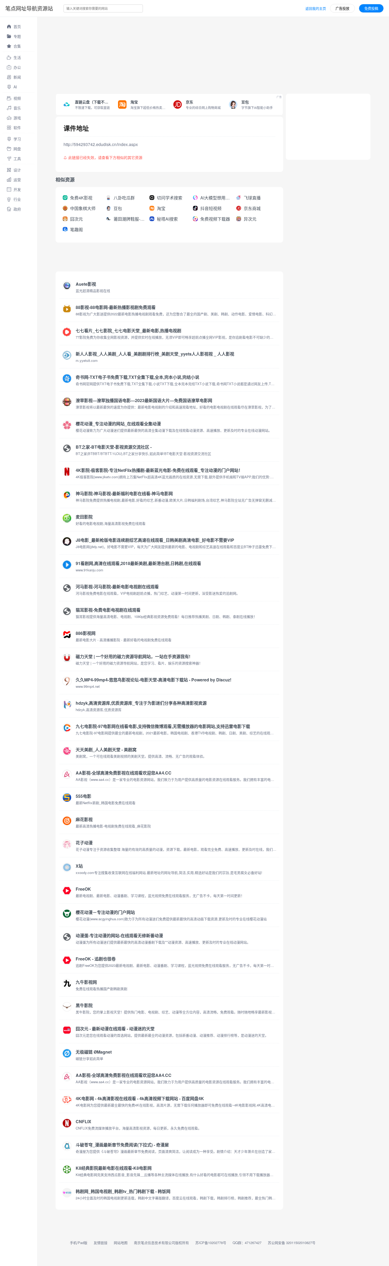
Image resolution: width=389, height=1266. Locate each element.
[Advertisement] (196, 54)
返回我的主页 (315, 8)
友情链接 (100, 1242)
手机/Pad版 (78, 1242)
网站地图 (121, 1242)
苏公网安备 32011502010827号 (291, 1242)
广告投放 (342, 8)
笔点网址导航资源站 (29, 8)
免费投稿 (371, 8)
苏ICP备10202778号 (210, 1242)
